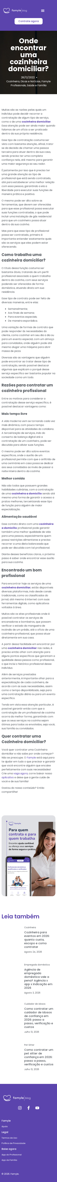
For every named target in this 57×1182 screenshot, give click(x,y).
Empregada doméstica (37, 964)
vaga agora (20, 773)
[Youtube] (37, 1108)
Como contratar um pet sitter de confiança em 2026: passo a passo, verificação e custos (38, 1057)
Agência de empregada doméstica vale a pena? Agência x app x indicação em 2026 (38, 979)
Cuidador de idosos (34, 1003)
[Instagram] (20, 1108)
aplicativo (8, 777)
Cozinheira (12, 81)
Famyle (31, 757)
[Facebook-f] (29, 1108)
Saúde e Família (36, 85)
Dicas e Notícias (30, 81)
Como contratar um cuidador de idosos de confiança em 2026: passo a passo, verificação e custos (38, 1018)
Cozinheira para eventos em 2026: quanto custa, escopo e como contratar (37, 939)
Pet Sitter (29, 1044)
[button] (42, 10)
